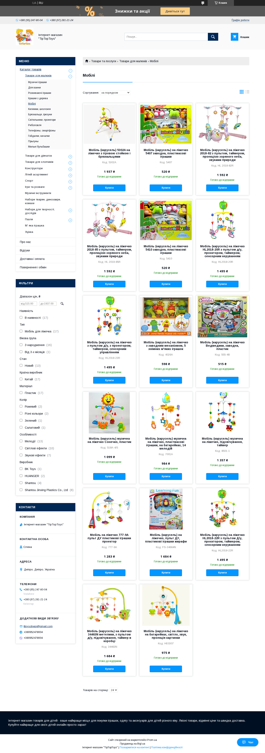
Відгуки (25, 250)
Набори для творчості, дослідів (40, 211)
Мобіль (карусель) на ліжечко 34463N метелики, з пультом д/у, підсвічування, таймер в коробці (109, 636)
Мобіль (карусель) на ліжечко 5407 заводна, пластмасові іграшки (166, 153)
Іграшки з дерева (38, 98)
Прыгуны (33, 141)
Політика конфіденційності (167, 747)
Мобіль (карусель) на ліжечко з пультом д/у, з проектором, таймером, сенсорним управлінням (109, 347)
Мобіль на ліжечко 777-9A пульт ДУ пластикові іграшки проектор (109, 538)
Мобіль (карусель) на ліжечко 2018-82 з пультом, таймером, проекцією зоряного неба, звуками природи (222, 155)
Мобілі (32, 103)
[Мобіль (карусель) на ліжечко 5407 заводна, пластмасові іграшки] (166, 124)
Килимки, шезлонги (39, 109)
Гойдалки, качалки (39, 135)
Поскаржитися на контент (134, 747)
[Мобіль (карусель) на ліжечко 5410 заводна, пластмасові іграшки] (166, 220)
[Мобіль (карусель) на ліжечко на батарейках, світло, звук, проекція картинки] (166, 605)
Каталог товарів (30, 69)
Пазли (29, 219)
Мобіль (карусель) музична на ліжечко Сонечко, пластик (109, 440)
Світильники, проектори (42, 119)
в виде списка (247, 93)
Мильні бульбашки (39, 146)
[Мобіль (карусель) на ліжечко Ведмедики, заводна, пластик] (222, 316)
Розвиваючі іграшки (39, 93)
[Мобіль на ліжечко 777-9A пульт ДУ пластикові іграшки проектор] (109, 508)
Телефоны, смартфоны (41, 130)
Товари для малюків (133, 61)
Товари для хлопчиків (39, 161)
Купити (109, 187)
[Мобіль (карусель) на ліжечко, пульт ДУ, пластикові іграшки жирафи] (166, 508)
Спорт (29, 180)
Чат (250, 742)
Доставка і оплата (32, 259)
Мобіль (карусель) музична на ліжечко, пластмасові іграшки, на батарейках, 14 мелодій (165, 443)
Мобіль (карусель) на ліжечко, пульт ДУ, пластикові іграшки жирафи (166, 538)
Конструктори (34, 168)
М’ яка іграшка (34, 225)
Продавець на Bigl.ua (132, 743)
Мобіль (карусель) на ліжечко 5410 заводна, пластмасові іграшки (166, 250)
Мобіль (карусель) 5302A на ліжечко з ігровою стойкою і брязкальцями (109, 153)
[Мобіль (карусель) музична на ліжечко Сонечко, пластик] (109, 412)
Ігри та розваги (35, 186)
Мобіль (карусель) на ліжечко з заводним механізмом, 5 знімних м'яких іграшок (166, 346)
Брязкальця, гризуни (40, 114)
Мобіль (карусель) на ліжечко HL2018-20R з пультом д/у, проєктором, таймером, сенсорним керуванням (222, 251)
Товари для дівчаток (38, 155)
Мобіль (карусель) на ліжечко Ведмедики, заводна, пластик (222, 346)
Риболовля (34, 125)
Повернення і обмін (33, 267)
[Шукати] (213, 37)
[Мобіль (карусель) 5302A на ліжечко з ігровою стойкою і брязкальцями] (109, 124)
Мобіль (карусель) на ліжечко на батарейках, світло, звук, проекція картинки (166, 634)
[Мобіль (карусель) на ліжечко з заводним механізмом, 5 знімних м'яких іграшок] (166, 316)
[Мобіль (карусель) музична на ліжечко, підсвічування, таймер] (222, 412)
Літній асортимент (36, 174)
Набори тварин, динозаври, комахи (43, 201)
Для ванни (34, 87)
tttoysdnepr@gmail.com (38, 626)
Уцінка (29, 231)
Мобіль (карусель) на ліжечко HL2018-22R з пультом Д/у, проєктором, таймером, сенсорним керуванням (222, 539)
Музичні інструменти (38, 193)
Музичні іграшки (37, 82)
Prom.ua (152, 740)
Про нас (25, 242)
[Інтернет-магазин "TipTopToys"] (24, 44)
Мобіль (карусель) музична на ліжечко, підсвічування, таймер (222, 442)
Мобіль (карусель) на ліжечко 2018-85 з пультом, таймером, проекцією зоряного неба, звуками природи (109, 251)
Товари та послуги (103, 61)
